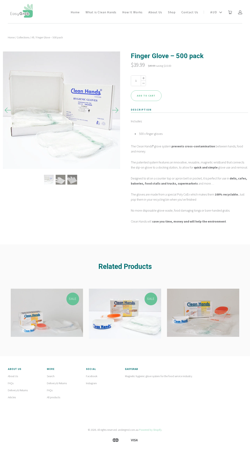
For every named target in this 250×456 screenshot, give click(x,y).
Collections (23, 37)
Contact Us (189, 12)
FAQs (10, 383)
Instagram (91, 383)
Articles (12, 397)
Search (50, 376)
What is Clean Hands (101, 12)
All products (53, 397)
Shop (172, 12)
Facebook (91, 376)
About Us (155, 12)
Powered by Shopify (150, 430)
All (32, 37)
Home (75, 12)
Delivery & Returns (18, 390)
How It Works (132, 12)
